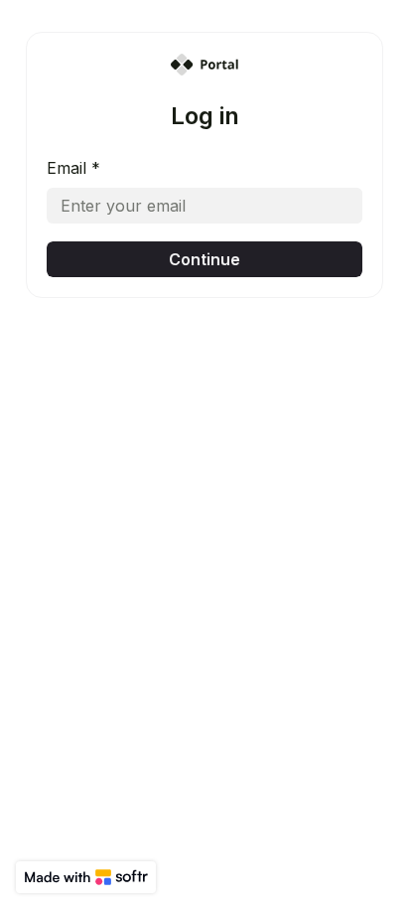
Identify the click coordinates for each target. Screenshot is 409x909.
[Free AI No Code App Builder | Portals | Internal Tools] (86, 877)
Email (73, 168)
